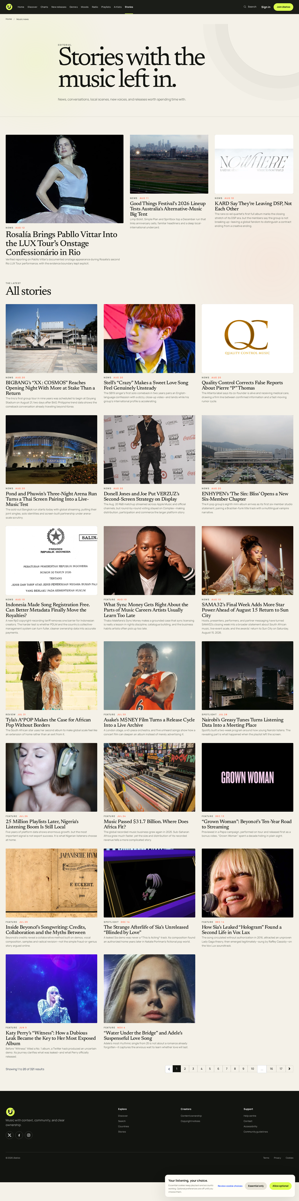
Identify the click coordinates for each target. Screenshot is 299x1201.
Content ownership (191, 1115)
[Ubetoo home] (9, 6)
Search (122, 1121)
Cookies (289, 1157)
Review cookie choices (230, 1185)
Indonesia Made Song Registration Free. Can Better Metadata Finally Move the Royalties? (47, 610)
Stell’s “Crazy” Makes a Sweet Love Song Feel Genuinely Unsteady (146, 386)
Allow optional (280, 1185)
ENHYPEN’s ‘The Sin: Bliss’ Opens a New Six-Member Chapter (245, 497)
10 (252, 1069)
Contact (248, 1121)
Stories (129, 6)
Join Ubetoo (283, 6)
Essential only (256, 1185)
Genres (74, 6)
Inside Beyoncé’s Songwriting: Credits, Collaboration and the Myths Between (45, 930)
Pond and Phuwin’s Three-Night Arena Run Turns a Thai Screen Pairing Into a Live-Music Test (51, 499)
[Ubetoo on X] (9, 1135)
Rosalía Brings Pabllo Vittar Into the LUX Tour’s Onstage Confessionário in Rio (61, 244)
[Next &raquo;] (289, 1068)
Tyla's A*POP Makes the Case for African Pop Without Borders (48, 723)
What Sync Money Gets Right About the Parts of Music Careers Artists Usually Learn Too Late (146, 610)
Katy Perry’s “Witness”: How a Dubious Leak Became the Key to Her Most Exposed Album (51, 1038)
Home (21, 6)
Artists (118, 6)
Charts (44, 6)
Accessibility (250, 1126)
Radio (95, 6)
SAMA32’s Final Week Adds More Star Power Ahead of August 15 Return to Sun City (245, 610)
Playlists (106, 6)
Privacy (277, 1157)
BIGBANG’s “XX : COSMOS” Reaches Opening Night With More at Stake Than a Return (50, 388)
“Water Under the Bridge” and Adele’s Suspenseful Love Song (143, 1036)
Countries (123, 1126)
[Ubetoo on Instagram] (29, 1135)
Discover (32, 6)
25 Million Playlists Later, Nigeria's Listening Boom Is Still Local (42, 824)
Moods (85, 6)
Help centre (250, 1115)
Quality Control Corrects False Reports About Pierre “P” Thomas (242, 386)
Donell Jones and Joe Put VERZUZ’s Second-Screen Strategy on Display (141, 497)
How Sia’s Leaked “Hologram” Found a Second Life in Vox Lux (242, 930)
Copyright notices (190, 1121)
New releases (58, 6)
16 (271, 1069)
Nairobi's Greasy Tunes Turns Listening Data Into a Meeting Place (242, 723)
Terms (266, 1157)
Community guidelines (256, 1131)
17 (281, 1069)
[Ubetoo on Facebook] (19, 1135)
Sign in (265, 7)
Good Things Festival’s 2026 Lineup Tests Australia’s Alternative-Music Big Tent (168, 209)
